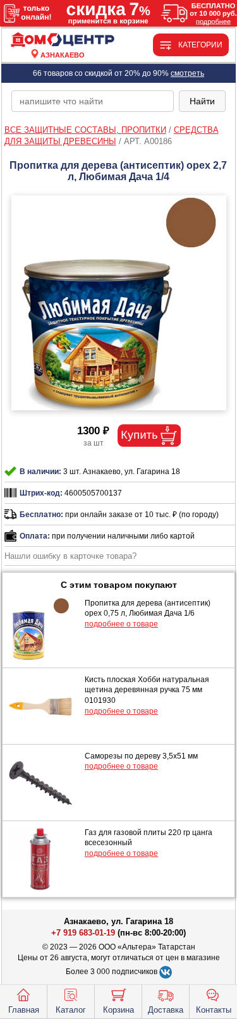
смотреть (187, 73)
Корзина (118, 1010)
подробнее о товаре (121, 623)
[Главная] (62, 40)
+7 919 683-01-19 (83, 932)
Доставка (165, 1010)
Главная (23, 1010)
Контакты (213, 1010)
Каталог (71, 1010)
